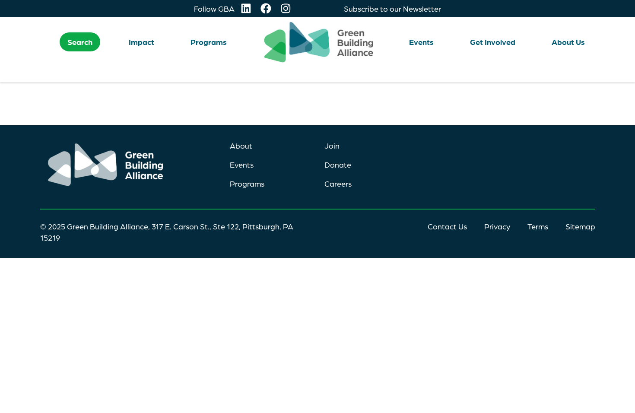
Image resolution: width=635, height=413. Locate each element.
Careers (338, 183)
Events (242, 164)
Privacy (497, 226)
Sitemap (580, 226)
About (241, 145)
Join (332, 145)
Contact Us (447, 226)
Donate (337, 164)
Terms (537, 226)
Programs (247, 183)
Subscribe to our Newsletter (392, 8)
